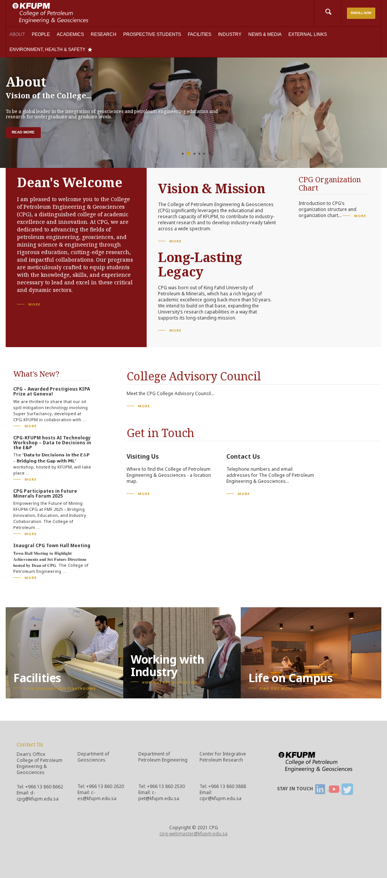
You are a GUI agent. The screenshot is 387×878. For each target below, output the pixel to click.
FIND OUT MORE (276, 688)
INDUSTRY (229, 34)
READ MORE (23, 132)
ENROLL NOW (361, 13)
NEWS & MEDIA (265, 34)
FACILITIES (199, 34)
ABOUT (17, 34)
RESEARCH (103, 34)
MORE (34, 304)
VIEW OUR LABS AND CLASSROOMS (60, 688)
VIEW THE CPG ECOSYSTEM (169, 681)
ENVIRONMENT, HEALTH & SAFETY (47, 49)
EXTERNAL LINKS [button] (307, 34)
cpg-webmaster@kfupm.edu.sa (193, 833)
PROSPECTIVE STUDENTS (152, 34)
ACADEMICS (70, 34)
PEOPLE (41, 34)
